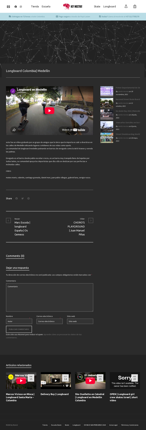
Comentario (11, 281)
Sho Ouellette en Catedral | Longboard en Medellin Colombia (89, 397)
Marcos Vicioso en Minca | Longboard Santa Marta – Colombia (20, 397)
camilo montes (123, 91)
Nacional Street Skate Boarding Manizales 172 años (127, 99)
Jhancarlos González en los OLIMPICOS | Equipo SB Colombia (127, 122)
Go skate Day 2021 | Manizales (127, 111)
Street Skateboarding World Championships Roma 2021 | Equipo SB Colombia (127, 134)
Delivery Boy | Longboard (55, 394)
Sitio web (71, 316)
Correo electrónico (44, 316)
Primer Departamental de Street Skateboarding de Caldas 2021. (127, 87)
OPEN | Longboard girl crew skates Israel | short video (124, 397)
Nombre (9, 316)
